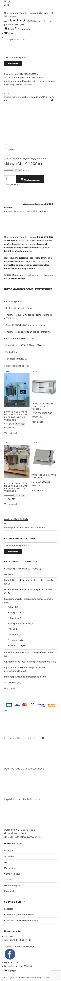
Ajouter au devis (12, 184)
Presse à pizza (15, 645)
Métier (28, 77)
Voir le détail (10, 433)
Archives (8, 879)
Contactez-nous (12, 874)
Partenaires (10, 868)
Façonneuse (14, 640)
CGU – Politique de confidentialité (21, 920)
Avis (6, 862)
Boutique (18, 77)
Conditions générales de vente (19, 914)
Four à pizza (13, 612)
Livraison (8, 909)
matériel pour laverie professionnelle (22, 677)
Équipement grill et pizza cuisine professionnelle (28, 599)
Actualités (9, 856)
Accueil (8, 77)
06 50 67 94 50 (12, 962)
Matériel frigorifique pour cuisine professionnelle (29, 580)
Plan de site (10, 891)
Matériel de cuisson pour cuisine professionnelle (28, 589)
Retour (9, 149)
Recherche (13, 63)
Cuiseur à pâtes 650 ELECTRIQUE (21, 568)
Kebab (11, 607)
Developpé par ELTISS (40, 977)
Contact (10, 971)
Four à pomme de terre (19, 623)
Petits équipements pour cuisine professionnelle (28, 652)
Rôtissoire (13, 618)
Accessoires (10, 682)
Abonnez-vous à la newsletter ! (19, 946)
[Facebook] (10, 959)
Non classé (9, 688)
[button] (52, 99)
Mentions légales (13, 885)
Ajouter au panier (30, 179)
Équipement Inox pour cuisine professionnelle (27, 661)
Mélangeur (13, 634)
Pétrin (11, 629)
